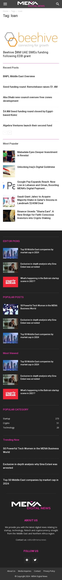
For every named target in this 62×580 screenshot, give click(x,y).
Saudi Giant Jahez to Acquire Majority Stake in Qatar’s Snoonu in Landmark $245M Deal (37, 200)
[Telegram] (27, 560)
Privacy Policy (49, 571)
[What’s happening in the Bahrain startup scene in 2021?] (10, 282)
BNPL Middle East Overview (19, 76)
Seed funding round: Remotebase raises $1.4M (30, 86)
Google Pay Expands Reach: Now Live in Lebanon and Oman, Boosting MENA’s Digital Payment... (38, 185)
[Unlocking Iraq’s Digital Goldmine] (9, 171)
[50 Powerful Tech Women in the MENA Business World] (10, 309)
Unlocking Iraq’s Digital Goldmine (36, 166)
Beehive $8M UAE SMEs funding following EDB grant (25, 54)
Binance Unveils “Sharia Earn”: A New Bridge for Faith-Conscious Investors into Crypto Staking (35, 215)
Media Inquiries (24, 571)
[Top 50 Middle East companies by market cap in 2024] (10, 253)
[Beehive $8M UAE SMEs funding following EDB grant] (31, 35)
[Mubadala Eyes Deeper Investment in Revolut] (9, 156)
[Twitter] (35, 560)
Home (5, 11)
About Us (11, 571)
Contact (37, 571)
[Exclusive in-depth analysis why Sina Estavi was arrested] (10, 267)
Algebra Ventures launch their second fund (27, 125)
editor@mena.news (36, 539)
